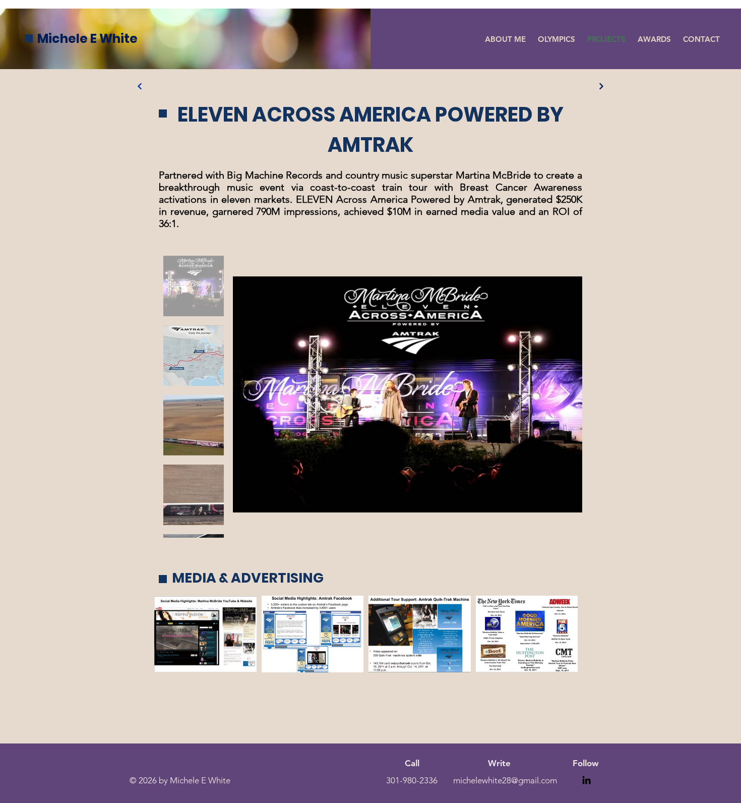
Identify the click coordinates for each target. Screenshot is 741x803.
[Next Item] (565, 395)
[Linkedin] (586, 780)
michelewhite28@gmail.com (505, 780)
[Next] (601, 86)
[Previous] (140, 86)
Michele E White (87, 38)
